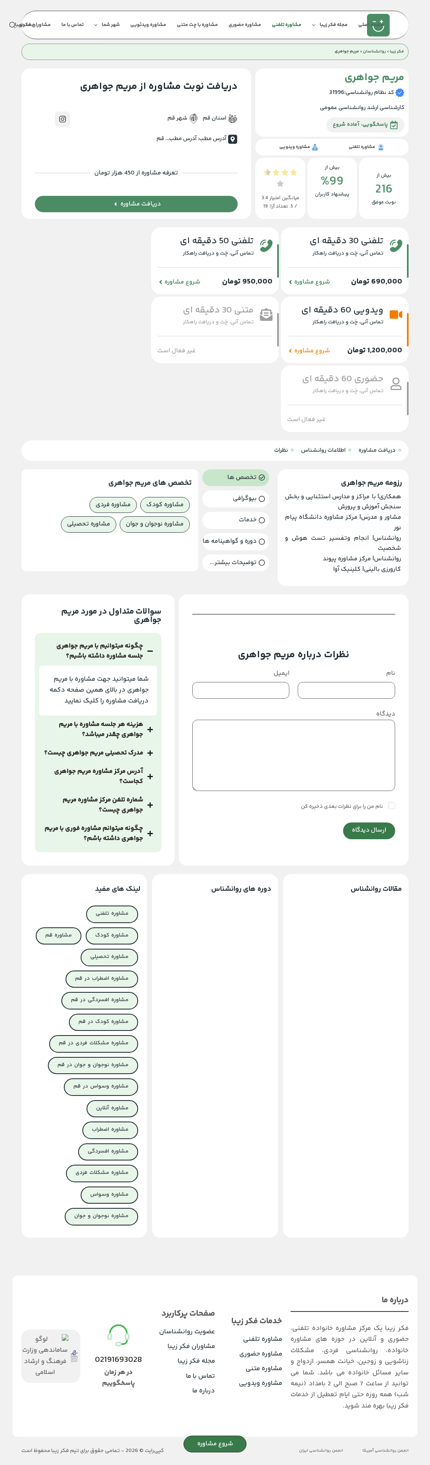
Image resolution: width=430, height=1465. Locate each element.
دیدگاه (385, 714)
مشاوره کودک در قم (103, 1021)
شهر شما (111, 25)
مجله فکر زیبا (334, 25)
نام (390, 673)
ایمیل (281, 673)
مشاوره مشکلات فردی (102, 1172)
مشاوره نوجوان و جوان (101, 1216)
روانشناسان (374, 51)
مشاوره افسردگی (108, 1151)
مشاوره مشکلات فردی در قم (93, 1043)
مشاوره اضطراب (110, 1129)
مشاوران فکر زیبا (191, 1346)
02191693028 (118, 1359)
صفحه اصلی (371, 25)
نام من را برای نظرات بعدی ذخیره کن (342, 806)
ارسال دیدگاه (369, 830)
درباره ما (203, 1391)
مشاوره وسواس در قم (100, 1086)
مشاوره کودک (111, 935)
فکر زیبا (397, 51)
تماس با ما (72, 25)
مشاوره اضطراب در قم (101, 978)
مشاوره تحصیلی (109, 956)
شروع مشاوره (215, 1444)
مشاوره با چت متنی (197, 25)
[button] (176, 351)
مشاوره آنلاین (112, 1108)
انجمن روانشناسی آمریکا (385, 1451)
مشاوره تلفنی (287, 25)
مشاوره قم (58, 935)
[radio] (293, 174)
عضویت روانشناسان (187, 1332)
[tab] (235, 478)
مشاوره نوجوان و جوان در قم (93, 1065)
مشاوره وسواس (109, 1194)
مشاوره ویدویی (260, 1383)
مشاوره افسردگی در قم (99, 1000)
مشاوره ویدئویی (148, 25)
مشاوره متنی (264, 1369)
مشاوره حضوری (244, 25)
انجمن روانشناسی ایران (321, 1451)
